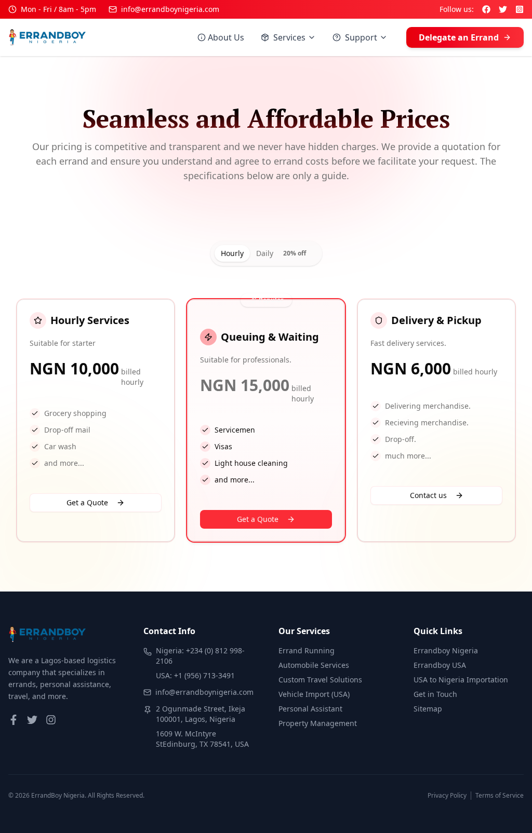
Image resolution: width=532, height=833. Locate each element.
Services (289, 37)
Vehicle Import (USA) (314, 694)
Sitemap (428, 709)
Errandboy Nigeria (446, 650)
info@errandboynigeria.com (170, 9)
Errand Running (306, 650)
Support (361, 37)
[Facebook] (486, 9)
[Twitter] (503, 9)
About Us (226, 37)
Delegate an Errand (459, 37)
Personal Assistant (310, 709)
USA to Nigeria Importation (461, 679)
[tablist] (266, 253)
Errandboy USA (440, 665)
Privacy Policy (447, 795)
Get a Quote (87, 502)
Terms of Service (499, 795)
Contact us (428, 495)
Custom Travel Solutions (320, 679)
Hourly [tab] (232, 253)
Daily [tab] (281, 253)
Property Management (317, 723)
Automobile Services (313, 665)
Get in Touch (435, 694)
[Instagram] (519, 9)
